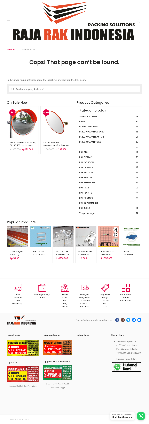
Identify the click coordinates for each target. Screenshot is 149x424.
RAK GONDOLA (108, 162)
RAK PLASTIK (108, 192)
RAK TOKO (108, 208)
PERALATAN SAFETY (108, 126)
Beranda (11, 49)
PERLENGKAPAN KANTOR (108, 136)
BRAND (108, 121)
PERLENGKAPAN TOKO (108, 144)
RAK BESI (108, 152)
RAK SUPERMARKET (108, 203)
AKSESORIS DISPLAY (108, 116)
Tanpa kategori (108, 213)
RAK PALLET (108, 187)
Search (138, 21)
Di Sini (133, 359)
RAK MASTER (108, 177)
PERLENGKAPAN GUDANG (108, 131)
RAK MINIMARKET (108, 182)
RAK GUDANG (108, 167)
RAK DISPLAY (108, 157)
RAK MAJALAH (108, 172)
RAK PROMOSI (108, 197)
